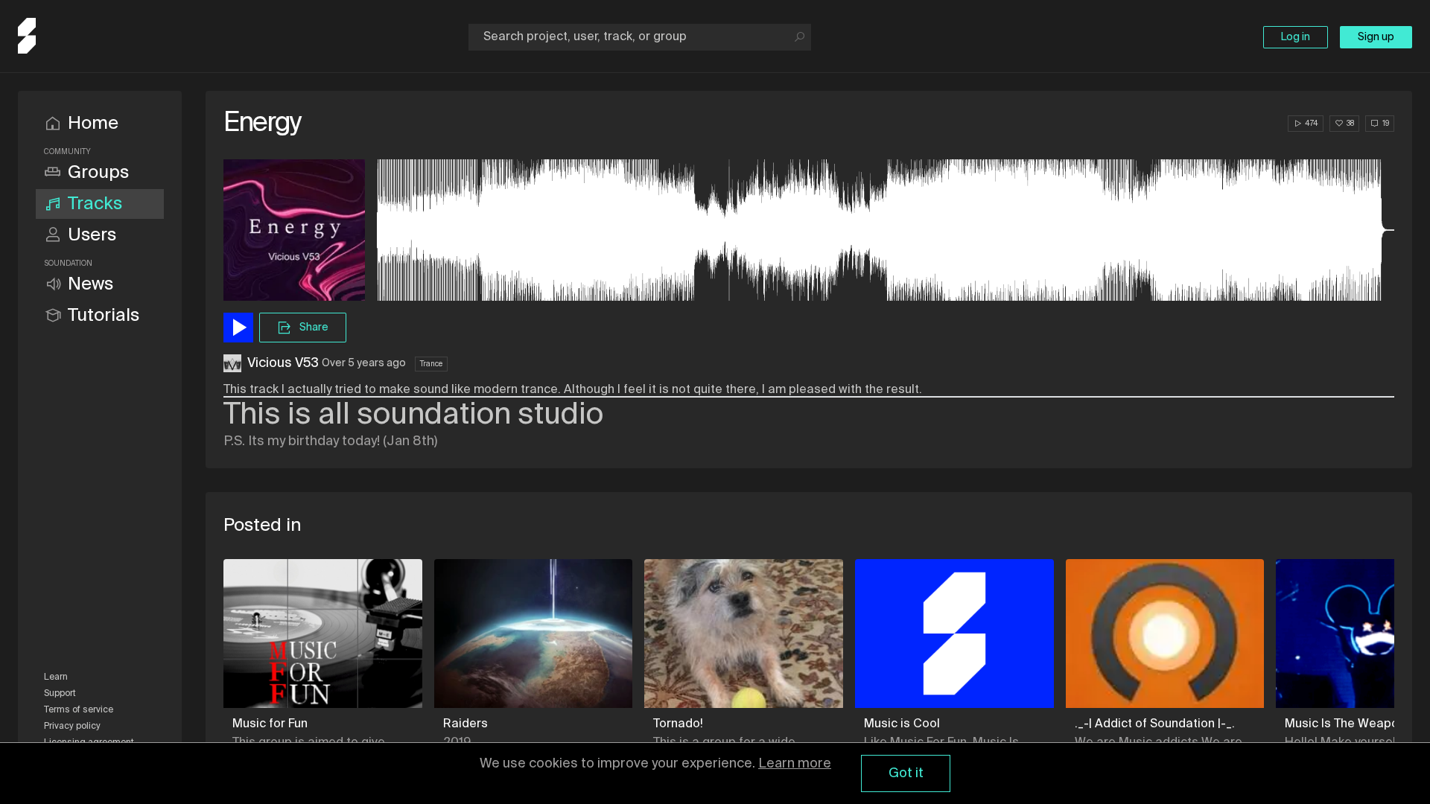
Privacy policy (72, 726)
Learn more (794, 763)
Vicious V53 (283, 363)
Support (60, 693)
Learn (56, 677)
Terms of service (78, 710)
